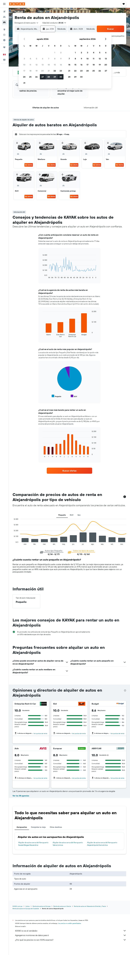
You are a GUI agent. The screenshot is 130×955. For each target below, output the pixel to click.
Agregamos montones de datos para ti (32, 935)
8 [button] (54, 58)
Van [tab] (78, 515)
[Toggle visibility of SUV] (74, 396)
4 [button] (30, 58)
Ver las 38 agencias (21, 796)
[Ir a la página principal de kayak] (17, 3)
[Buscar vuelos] (4, 11)
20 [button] (42, 70)
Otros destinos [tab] (56, 827)
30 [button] (61, 77)
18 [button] (30, 70)
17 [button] (24, 70)
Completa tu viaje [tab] (38, 827)
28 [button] (48, 77)
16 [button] (61, 64)
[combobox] (26, 23)
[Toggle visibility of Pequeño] (56, 396)
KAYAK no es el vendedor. (26, 930)
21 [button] (49, 70)
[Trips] (4, 47)
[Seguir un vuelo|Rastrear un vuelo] (4, 34)
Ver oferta (28, 165)
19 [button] (36, 70)
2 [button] (60, 52)
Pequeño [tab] (62, 515)
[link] (69, 471)
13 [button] (43, 64)
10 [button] (24, 64)
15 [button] (55, 64)
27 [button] (43, 77)
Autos (28, 906)
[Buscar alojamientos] (4, 16)
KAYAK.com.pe (17, 906)
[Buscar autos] (4, 22)
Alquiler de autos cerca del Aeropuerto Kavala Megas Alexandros (33, 843)
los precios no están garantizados (69, 923)
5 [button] (36, 58)
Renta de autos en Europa (41, 906)
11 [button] (30, 64)
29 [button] (55, 77)
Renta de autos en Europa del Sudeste (26, 908)
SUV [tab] (71, 515)
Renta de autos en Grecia (62, 906)
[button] (4, 4)
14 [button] (49, 64)
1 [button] (54, 52)
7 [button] (48, 58)
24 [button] (24, 77)
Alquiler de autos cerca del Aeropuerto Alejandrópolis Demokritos (102, 843)
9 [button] (60, 58)
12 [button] (36, 64)
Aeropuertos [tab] (22, 827)
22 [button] (55, 70)
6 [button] (42, 58)
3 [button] (24, 58)
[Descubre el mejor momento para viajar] (4, 40)
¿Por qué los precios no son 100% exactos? (34, 940)
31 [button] (24, 83)
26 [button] (36, 77)
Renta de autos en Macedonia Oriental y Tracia (90, 906)
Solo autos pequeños (116, 36)
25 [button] (30, 77)
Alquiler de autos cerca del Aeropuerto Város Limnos (68, 843)
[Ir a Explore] (4, 29)
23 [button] (61, 70)
